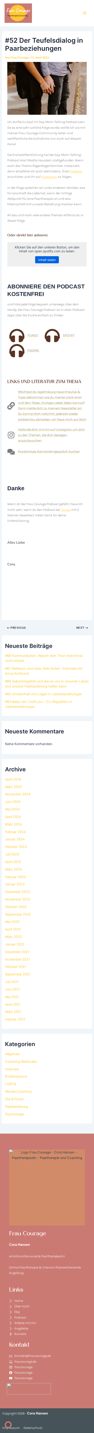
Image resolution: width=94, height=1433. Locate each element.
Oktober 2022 (16, 907)
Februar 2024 (15, 832)
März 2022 (13, 937)
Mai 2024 (12, 809)
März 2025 (13, 787)
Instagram (49, 177)
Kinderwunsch (16, 1076)
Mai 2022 (12, 922)
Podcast (76, 171)
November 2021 (17, 959)
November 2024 (17, 794)
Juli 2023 (12, 854)
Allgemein (12, 1054)
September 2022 (18, 914)
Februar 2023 (15, 877)
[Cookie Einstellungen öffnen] (8, 1427)
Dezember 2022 (17, 892)
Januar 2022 (15, 944)
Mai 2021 (12, 997)
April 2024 (13, 817)
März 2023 (13, 869)
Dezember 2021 (17, 952)
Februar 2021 (15, 1019)
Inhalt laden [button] (47, 260)
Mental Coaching (18, 1091)
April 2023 (13, 862)
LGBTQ (10, 1084)
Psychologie (14, 1114)
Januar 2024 (15, 839)
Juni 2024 (13, 802)
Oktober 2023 (16, 847)
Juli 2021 (12, 982)
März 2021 (13, 1012)
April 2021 (13, 1004)
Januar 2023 (15, 884)
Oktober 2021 (15, 967)
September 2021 (18, 974)
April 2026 (13, 779)
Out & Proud (14, 1099)
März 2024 (13, 824)
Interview (12, 1069)
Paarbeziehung (16, 1107)
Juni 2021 (12, 989)
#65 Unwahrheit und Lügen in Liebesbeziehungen (43, 694)
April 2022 (13, 929)
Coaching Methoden (21, 1062)
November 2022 (17, 899)
